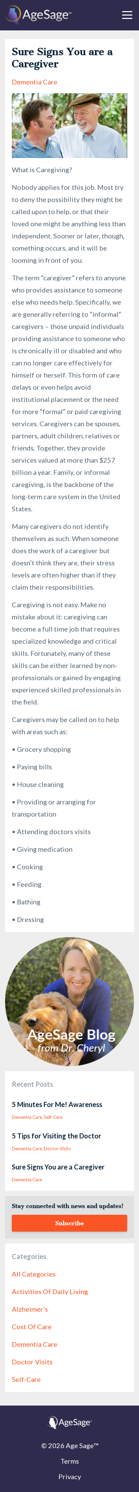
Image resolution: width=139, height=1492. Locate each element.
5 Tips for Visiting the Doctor (56, 1136)
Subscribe (69, 1223)
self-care (53, 1117)
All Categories (34, 1274)
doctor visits (57, 1148)
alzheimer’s (30, 1309)
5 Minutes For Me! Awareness (57, 1104)
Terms (69, 1461)
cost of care (32, 1326)
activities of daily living (50, 1291)
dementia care (34, 82)
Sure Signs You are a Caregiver (58, 1167)
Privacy (69, 1476)
